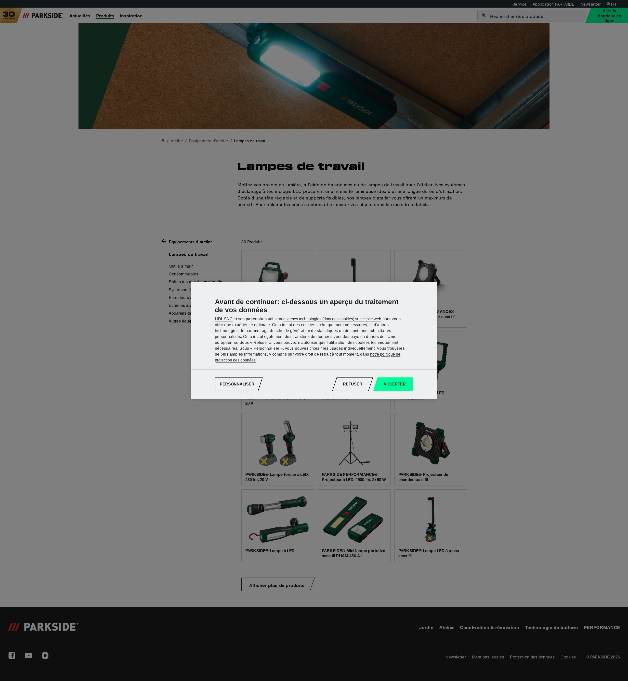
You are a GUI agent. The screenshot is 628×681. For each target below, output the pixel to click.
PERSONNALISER (237, 384)
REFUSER (352, 384)
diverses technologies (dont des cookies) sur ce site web (332, 319)
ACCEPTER (394, 384)
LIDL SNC (224, 319)
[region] (314, 340)
